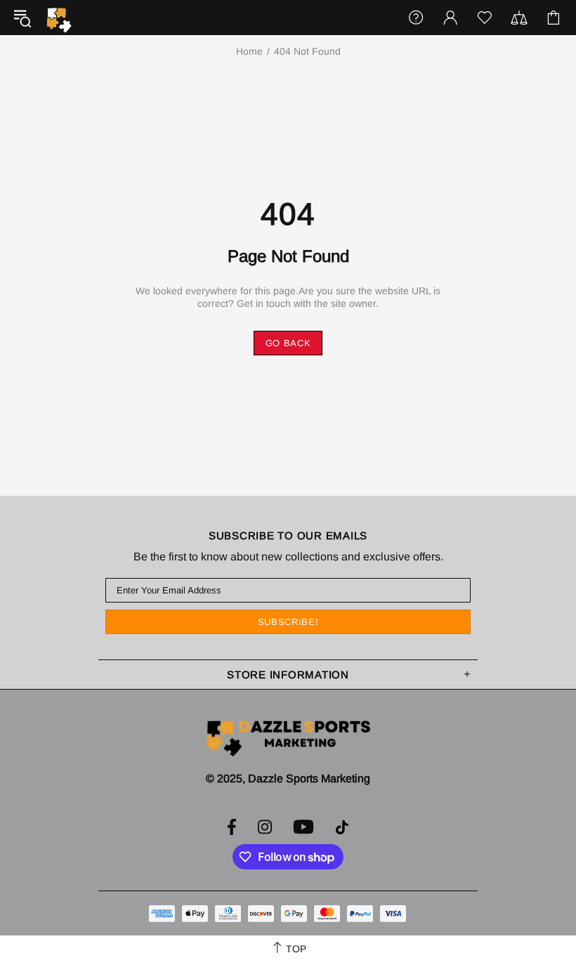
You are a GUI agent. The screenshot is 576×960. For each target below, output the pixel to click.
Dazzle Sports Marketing (59, 20)
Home (249, 51)
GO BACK (288, 343)
